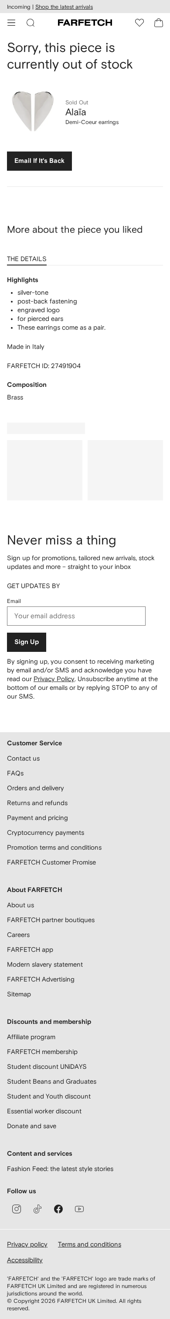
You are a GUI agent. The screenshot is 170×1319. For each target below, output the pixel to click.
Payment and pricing (37, 817)
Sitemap (19, 994)
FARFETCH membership (42, 1051)
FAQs (15, 773)
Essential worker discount (44, 1111)
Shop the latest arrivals (64, 7)
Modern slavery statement (45, 964)
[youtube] (79, 1209)
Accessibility (25, 1260)
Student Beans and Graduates (51, 1081)
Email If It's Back (39, 161)
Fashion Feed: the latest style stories (60, 1168)
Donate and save (31, 1126)
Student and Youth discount (49, 1096)
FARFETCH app (30, 949)
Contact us (23, 758)
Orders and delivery (35, 788)
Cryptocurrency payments (45, 832)
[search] (30, 22)
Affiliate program (31, 1036)
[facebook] (58, 1209)
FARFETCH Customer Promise (51, 862)
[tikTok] (37, 1209)
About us (20, 905)
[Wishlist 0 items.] (139, 22)
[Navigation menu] (11, 22)
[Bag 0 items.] (158, 22)
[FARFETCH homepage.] (85, 22)
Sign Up (26, 642)
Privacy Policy (54, 678)
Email (14, 601)
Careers (18, 934)
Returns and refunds (37, 802)
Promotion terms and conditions (54, 847)
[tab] (28, 255)
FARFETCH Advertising (41, 979)
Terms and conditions (89, 1244)
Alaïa (75, 112)
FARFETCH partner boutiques (51, 919)
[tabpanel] (85, 339)
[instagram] (16, 1209)
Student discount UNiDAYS (47, 1066)
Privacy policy (27, 1244)
